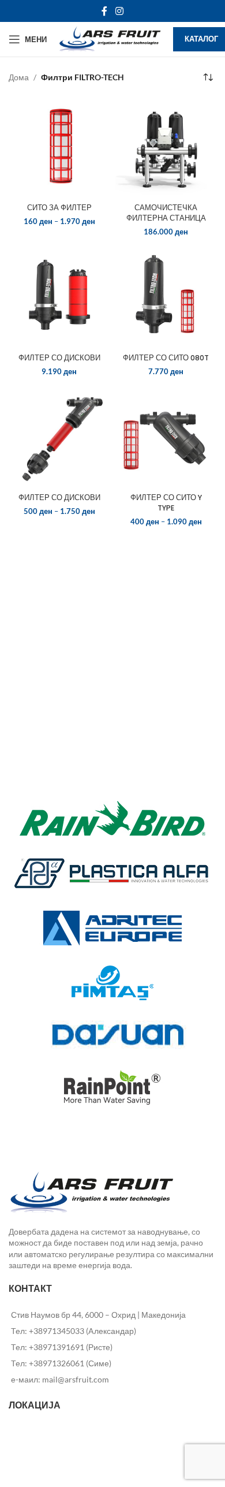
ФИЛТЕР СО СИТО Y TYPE (166, 503)
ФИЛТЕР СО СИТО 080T (166, 358)
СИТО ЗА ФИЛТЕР (59, 208)
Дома (19, 77)
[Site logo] (110, 38)
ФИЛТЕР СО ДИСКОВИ (59, 358)
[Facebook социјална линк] (104, 11)
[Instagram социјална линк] (119, 11)
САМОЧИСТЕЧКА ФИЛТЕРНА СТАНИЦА (166, 213)
